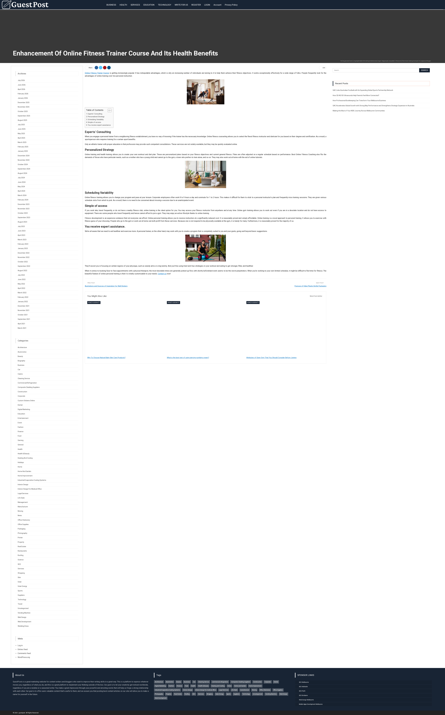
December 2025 (23, 102)
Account (217, 5)
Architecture (22, 347)
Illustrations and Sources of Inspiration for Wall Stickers (106, 286)
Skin (19, 577)
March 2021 (22, 328)
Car (19, 369)
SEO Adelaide (303, 686)
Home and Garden (24, 471)
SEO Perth (302, 691)
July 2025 (21, 125)
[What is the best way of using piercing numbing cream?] (205, 328)
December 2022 (23, 253)
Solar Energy (22, 586)
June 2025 (21, 129)
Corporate (21, 396)
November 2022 (23, 257)
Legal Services (23, 493)
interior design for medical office (30, 489)
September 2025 (24, 116)
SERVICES (135, 5)
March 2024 (22, 195)
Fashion (20, 427)
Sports (20, 591)
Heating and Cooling (25, 458)
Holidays (21, 462)
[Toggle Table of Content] (108, 110)
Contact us (162, 274)
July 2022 (21, 275)
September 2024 (24, 169)
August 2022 (22, 270)
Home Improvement (25, 476)
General (20, 445)
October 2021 (23, 315)
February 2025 (23, 147)
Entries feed (23, 649)
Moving (20, 511)
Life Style (21, 498)
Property (21, 542)
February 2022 (23, 297)
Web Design (22, 617)
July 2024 (21, 178)
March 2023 (22, 240)
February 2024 (23, 200)
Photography (22, 533)
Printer (20, 538)
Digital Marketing (24, 409)
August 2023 (22, 222)
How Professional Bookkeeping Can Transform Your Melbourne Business (359, 100)
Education (21, 414)
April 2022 (21, 288)
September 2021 (24, 319)
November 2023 (23, 209)
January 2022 (23, 301)
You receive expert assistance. (99, 125)
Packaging (21, 529)
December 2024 (23, 156)
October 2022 (23, 262)
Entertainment (23, 418)
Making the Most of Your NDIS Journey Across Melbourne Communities (359, 111)
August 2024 (22, 173)
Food (19, 436)
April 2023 (21, 235)
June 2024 (21, 182)
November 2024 (23, 160)
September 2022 (24, 266)
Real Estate (22, 546)
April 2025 (21, 138)
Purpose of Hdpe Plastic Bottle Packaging (310, 286)
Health (20, 449)
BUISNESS (111, 5)
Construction (22, 392)
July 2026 (21, 80)
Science (21, 560)
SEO (19, 564)
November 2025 (23, 107)
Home (20, 467)
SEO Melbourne (304, 682)
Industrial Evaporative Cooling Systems (32, 480)
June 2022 (21, 279)
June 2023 (21, 231)
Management (23, 502)
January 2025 (23, 151)
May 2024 (21, 186)
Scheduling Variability (96, 120)
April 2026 (21, 89)
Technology (22, 599)
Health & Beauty (94, 302)
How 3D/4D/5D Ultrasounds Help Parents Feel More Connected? (356, 95)
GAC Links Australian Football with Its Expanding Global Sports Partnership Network (363, 90)
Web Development (24, 622)
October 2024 (23, 164)
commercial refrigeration (27, 383)
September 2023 (24, 217)
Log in (20, 645)
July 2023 (21, 226)
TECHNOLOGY (164, 5)
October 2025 (23, 111)
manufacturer (23, 507)
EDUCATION (148, 5)
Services (21, 569)
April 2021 (21, 324)
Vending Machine (24, 613)
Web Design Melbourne (306, 700)
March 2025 (22, 142)
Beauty (20, 356)
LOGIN (207, 5)
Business (21, 365)
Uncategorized (23, 608)
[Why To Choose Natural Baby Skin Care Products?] (126, 328)
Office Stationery (24, 520)
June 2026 (21, 85)
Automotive (22, 352)
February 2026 (23, 94)
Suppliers (21, 595)
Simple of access (94, 122)
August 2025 (22, 120)
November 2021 (23, 310)
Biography (21, 361)
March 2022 (22, 293)
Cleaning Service (24, 378)
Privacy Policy (231, 5)
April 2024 (21, 191)
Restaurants (22, 551)
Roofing (20, 555)
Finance (20, 431)
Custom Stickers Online (26, 401)
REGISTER (196, 5)
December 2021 (23, 306)
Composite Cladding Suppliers (29, 387)
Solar (20, 582)
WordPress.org (24, 657)
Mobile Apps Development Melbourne (311, 704)
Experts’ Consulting (95, 114)
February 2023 (23, 244)
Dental (20, 405)
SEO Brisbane (303, 695)
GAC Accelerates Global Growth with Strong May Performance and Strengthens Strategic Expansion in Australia (373, 106)
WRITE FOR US (181, 5)
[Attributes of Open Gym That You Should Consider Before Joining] (285, 328)
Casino (20, 374)
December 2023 (23, 204)
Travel (20, 604)
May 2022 (21, 284)
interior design (23, 484)
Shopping (21, 573)
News (20, 515)
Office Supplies (23, 524)
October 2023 (23, 213)
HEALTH (123, 5)
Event (20, 423)
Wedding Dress (23, 626)
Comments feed (24, 653)
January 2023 (23, 248)
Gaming (20, 440)
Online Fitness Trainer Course (97, 73)
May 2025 (21, 133)
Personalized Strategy (96, 117)
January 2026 (23, 98)
